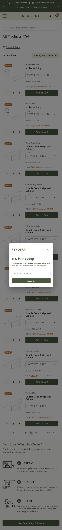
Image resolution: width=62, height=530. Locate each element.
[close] (48, 250)
